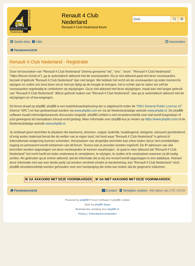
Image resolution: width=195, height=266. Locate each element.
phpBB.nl (113, 209)
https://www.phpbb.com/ (161, 119)
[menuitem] (36, 41)
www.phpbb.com (85, 110)
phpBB (84, 199)
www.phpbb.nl (157, 110)
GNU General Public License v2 (159, 106)
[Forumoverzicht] (35, 21)
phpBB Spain (102, 204)
